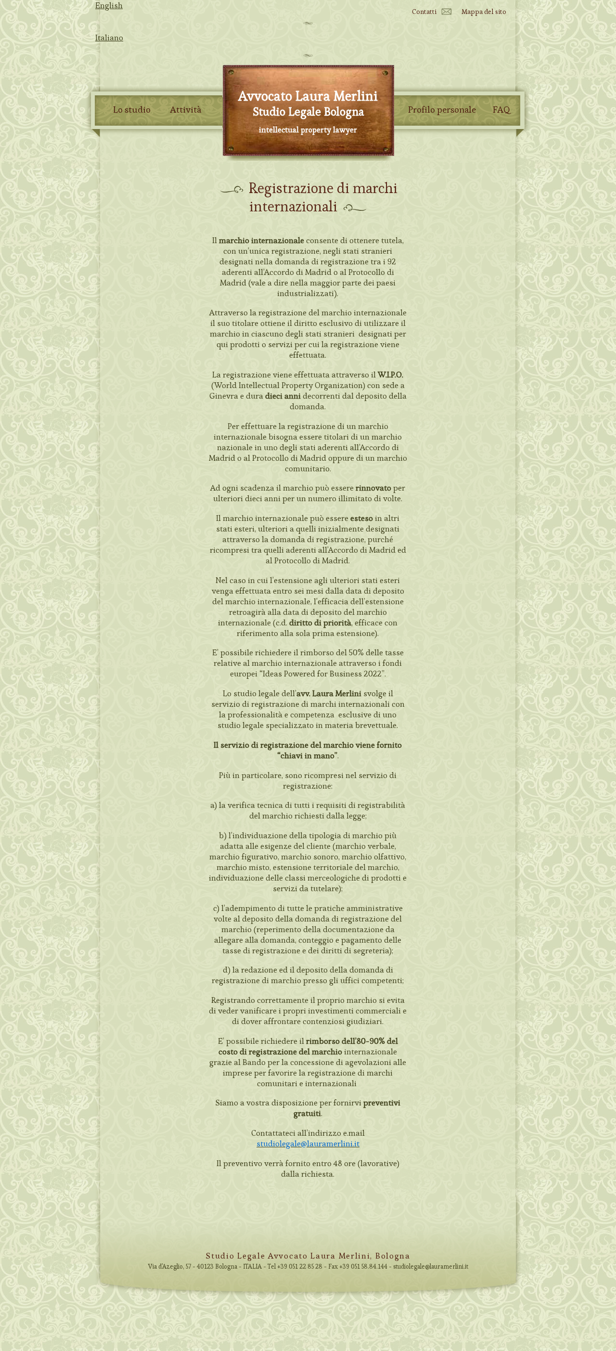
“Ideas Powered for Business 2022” (322, 673)
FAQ (501, 109)
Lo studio (132, 109)
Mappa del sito (484, 11)
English (109, 5)
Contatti (424, 11)
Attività (185, 109)
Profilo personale (442, 109)
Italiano (109, 37)
